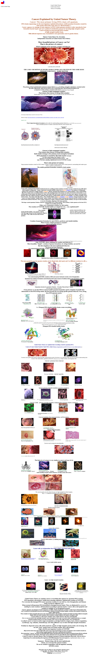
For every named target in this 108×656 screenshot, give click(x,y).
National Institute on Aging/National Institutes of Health (64, 323)
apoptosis (83, 605)
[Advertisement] (27, 13)
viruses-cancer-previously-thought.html (46, 400)
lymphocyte (23, 400)
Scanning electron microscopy (26, 399)
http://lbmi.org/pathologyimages (61, 505)
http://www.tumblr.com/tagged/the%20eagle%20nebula (30, 187)
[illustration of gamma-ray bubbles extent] (54, 218)
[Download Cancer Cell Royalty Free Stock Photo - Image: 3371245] (79, 398)
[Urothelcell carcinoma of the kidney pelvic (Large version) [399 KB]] (63, 503)
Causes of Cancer (54, 66)
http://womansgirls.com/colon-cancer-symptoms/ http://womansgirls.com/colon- (52, 440)
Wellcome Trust (57, 358)
